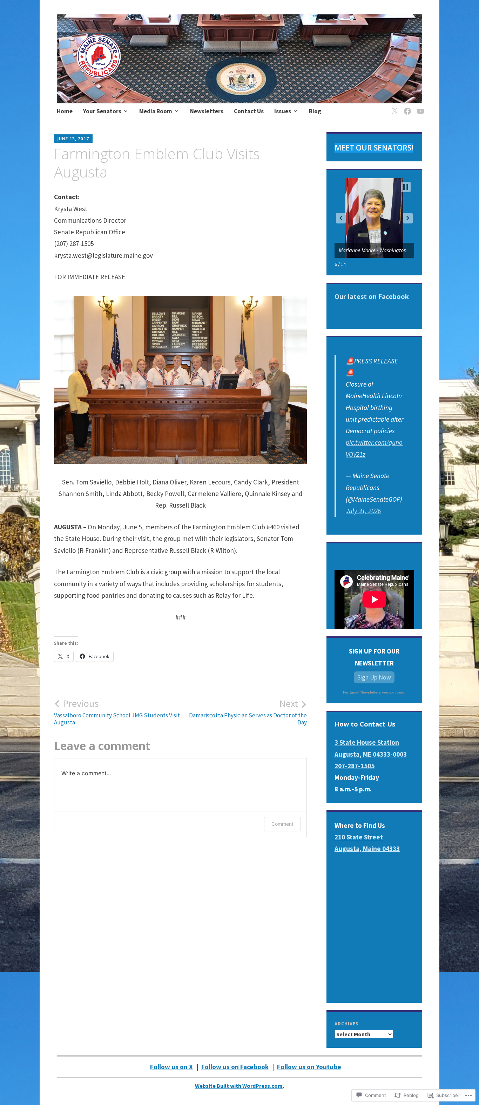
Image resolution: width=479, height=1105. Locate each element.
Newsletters (206, 111)
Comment (282, 824)
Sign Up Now (374, 677)
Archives (347, 1023)
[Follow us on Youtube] (419, 107)
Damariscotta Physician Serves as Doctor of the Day (248, 712)
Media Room (155, 111)
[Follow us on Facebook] (406, 107)
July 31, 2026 (363, 511)
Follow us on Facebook (235, 1067)
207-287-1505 (355, 766)
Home (65, 111)
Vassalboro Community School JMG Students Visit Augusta (117, 712)
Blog (315, 111)
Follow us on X (171, 1067)
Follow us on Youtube (309, 1067)
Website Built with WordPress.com (239, 1085)
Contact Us (249, 111)
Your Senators (102, 111)
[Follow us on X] (393, 107)
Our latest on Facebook (372, 296)
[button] (341, 218)
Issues (282, 111)
